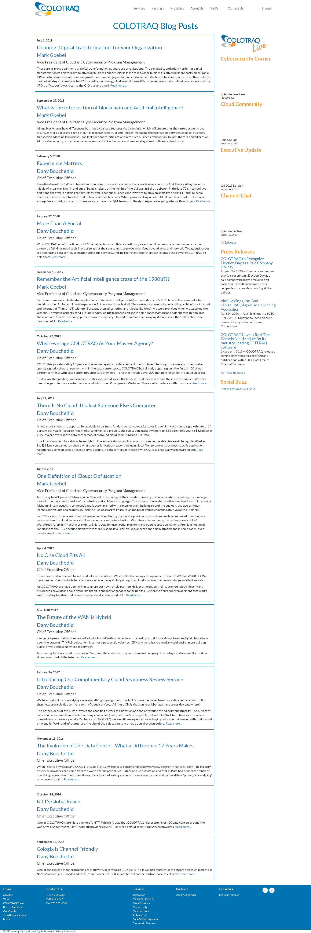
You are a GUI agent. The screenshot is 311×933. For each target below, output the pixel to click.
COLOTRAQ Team (13, 903)
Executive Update (241, 150)
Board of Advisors (13, 907)
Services (139, 8)
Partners (157, 8)
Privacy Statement (65, 931)
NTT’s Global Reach (58, 801)
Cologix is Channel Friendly (67, 849)
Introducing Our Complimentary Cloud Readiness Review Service (110, 679)
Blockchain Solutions (144, 923)
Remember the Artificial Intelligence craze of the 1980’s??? (103, 279)
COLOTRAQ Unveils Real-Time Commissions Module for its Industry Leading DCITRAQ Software (246, 340)
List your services (229, 894)
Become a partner (186, 894)
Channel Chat (236, 195)
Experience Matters (59, 163)
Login (268, 8)
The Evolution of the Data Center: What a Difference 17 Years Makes (115, 745)
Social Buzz (234, 382)
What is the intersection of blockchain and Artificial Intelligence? (110, 107)
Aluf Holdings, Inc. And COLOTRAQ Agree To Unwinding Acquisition (248, 304)
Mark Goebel (51, 55)
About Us (196, 8)
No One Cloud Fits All (61, 555)
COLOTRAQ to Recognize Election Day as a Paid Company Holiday (247, 262)
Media (214, 8)
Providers (177, 8)
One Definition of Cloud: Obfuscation (79, 476)
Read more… (118, 85)
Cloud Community (241, 104)
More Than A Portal (59, 223)
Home (7, 889)
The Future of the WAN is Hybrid (74, 617)
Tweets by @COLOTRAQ (238, 388)
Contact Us (235, 8)
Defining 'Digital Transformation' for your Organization (99, 47)
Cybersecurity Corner (246, 58)
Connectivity (140, 907)
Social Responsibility (14, 915)
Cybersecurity (141, 911)
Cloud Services (141, 903)
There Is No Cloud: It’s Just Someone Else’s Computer (96, 405)
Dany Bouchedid (55, 171)
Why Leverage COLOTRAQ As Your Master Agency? (95, 343)
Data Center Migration (145, 919)
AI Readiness (140, 915)
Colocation (139, 894)
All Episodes (229, 242)
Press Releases (238, 251)
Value (6, 898)
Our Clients (9, 911)
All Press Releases (233, 372)
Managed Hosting (143, 898)
